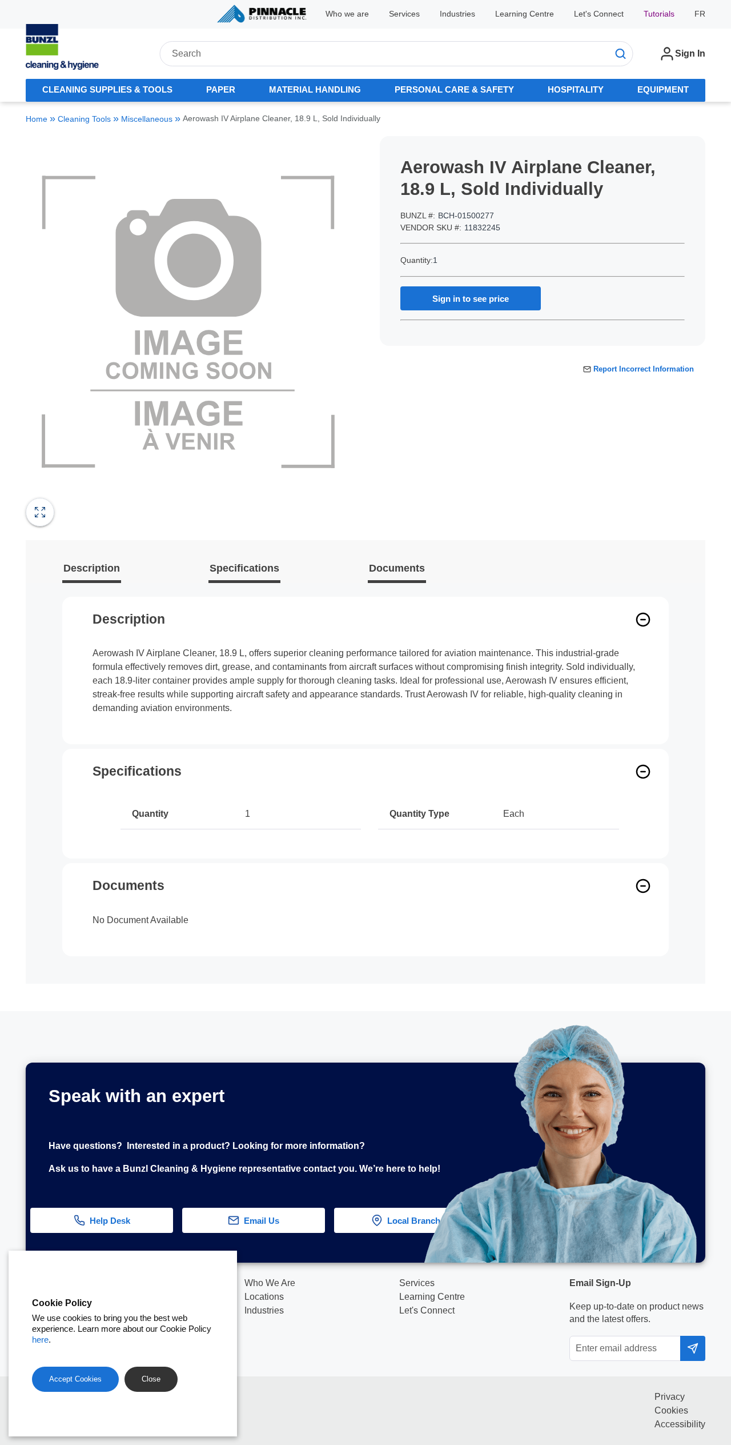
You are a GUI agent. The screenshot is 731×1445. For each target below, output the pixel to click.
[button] (708, 1140)
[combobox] (396, 53)
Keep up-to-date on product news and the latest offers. (636, 1313)
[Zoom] (40, 512)
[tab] (108, 90)
